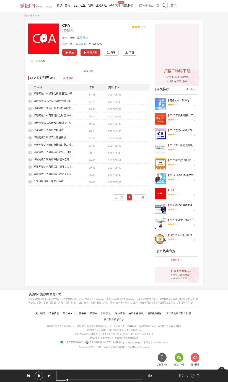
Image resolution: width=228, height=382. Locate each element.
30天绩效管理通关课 (181, 205)
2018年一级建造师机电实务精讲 (187, 145)
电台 (75, 5)
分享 (113, 52)
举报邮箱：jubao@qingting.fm (127, 342)
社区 (83, 5)
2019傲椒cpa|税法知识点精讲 (186, 130)
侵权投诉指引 (154, 313)
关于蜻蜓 (40, 313)
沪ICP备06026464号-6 (110, 334)
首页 (27, 15)
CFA (172, 190)
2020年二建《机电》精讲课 (185, 160)
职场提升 (68, 30)
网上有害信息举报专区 (100, 342)
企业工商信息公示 (133, 330)
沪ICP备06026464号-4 (86, 334)
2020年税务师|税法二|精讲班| (186, 115)
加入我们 (106, 313)
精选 (59, 5)
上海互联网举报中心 (74, 342)
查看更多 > (176, 260)
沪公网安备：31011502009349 (138, 334)
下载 (131, 52)
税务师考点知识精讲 (181, 235)
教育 (32, 15)
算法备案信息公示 (114, 319)
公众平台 (68, 313)
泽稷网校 (82, 37)
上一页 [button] (119, 197)
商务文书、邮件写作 (181, 100)
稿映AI (93, 313)
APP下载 (114, 5)
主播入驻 (101, 5)
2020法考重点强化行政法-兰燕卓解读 (190, 220)
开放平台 (81, 313)
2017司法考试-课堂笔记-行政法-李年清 (191, 175)
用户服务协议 (136, 313)
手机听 (70, 78)
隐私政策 (120, 313)
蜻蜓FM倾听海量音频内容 (44, 294)
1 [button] (129, 197)
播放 (71, 52)
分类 (67, 5)
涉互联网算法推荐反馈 (178, 313)
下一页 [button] (140, 197)
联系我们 (127, 5)
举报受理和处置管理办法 (126, 338)
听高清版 (92, 52)
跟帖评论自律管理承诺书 (101, 338)
